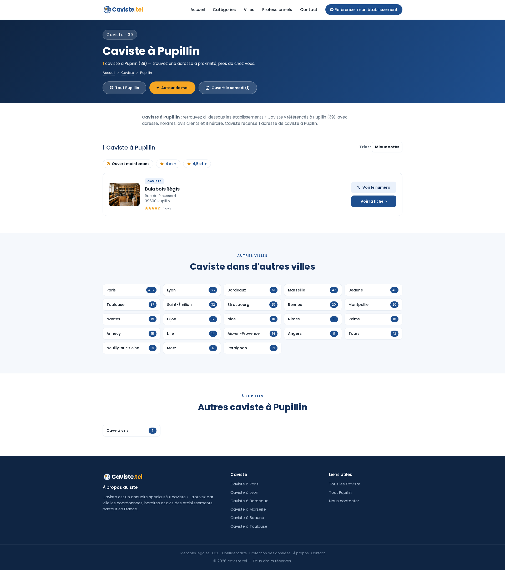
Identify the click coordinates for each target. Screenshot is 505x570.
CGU (216, 553)
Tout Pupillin (127, 87)
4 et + (170, 163)
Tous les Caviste (344, 484)
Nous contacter (344, 501)
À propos (301, 553)
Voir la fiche (372, 201)
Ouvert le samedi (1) (230, 87)
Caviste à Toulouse (248, 526)
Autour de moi (175, 87)
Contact (308, 9)
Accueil (197, 9)
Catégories (224, 9)
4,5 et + (200, 163)
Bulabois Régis (162, 189)
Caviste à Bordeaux (249, 501)
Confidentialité (234, 553)
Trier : (365, 147)
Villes (249, 9)
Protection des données (270, 553)
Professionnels (277, 9)
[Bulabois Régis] (124, 194)
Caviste (127, 10)
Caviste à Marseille (248, 509)
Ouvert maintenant (130, 163)
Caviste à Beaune (247, 517)
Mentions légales (195, 553)
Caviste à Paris (244, 484)
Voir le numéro (376, 187)
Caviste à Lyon (244, 492)
